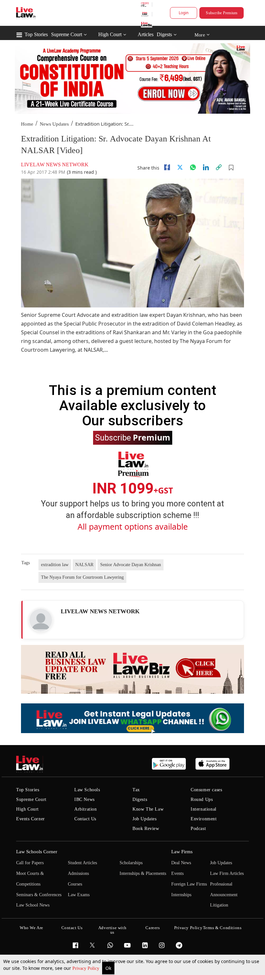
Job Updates (144, 818)
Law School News (32, 905)
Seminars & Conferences (38, 894)
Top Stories (36, 34)
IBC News (84, 799)
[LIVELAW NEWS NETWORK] (40, 620)
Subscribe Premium (221, 13)
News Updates (54, 124)
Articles (146, 34)
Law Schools (87, 789)
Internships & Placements (143, 873)
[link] (219, 167)
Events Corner (30, 818)
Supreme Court (66, 34)
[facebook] (167, 167)
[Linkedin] (206, 167)
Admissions (78, 873)
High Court (110, 34)
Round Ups (202, 799)
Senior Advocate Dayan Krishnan (130, 564)
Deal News (181, 862)
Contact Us (85, 818)
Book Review (145, 828)
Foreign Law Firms (189, 884)
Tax (136, 789)
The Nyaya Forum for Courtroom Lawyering (82, 577)
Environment (204, 818)
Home (27, 124)
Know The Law (148, 809)
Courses (75, 884)
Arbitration (85, 809)
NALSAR (84, 564)
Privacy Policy (86, 968)
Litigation (219, 905)
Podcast (198, 828)
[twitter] (180, 167)
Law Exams (79, 894)
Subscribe (132, 437)
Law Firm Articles (227, 873)
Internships (181, 894)
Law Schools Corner (36, 851)
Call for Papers (30, 862)
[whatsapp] (193, 167)
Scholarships (131, 862)
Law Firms (182, 851)
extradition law (55, 564)
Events (177, 873)
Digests (164, 34)
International (204, 809)
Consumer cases (206, 789)
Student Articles (82, 862)
